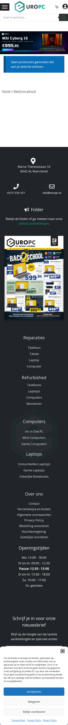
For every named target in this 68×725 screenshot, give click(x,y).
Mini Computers (34, 438)
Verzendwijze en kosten (34, 509)
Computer (34, 366)
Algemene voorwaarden (34, 515)
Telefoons (34, 385)
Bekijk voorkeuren (34, 711)
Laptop (34, 360)
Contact (34, 503)
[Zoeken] (63, 17)
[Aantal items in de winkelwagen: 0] (57, 7)
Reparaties (34, 338)
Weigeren (34, 701)
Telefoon (34, 347)
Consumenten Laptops (34, 464)
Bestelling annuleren (34, 526)
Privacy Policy (18, 720)
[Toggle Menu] (5, 7)
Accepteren (34, 691)
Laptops (34, 391)
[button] (62, 651)
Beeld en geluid (25, 91)
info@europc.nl (52, 193)
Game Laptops (34, 470)
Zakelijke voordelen (34, 537)
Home (6, 91)
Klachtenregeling (34, 531)
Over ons (34, 494)
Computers (34, 397)
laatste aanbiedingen (33, 223)
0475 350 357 (16, 193)
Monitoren (34, 403)
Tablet (34, 354)
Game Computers (34, 444)
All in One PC (34, 431)
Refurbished (34, 377)
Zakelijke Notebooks (34, 476)
